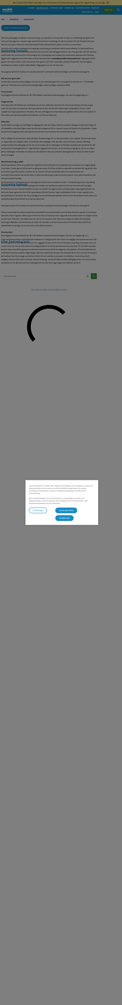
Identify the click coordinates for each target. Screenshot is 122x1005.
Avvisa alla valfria (66, 510)
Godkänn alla (64, 518)
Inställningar (38, 510)
